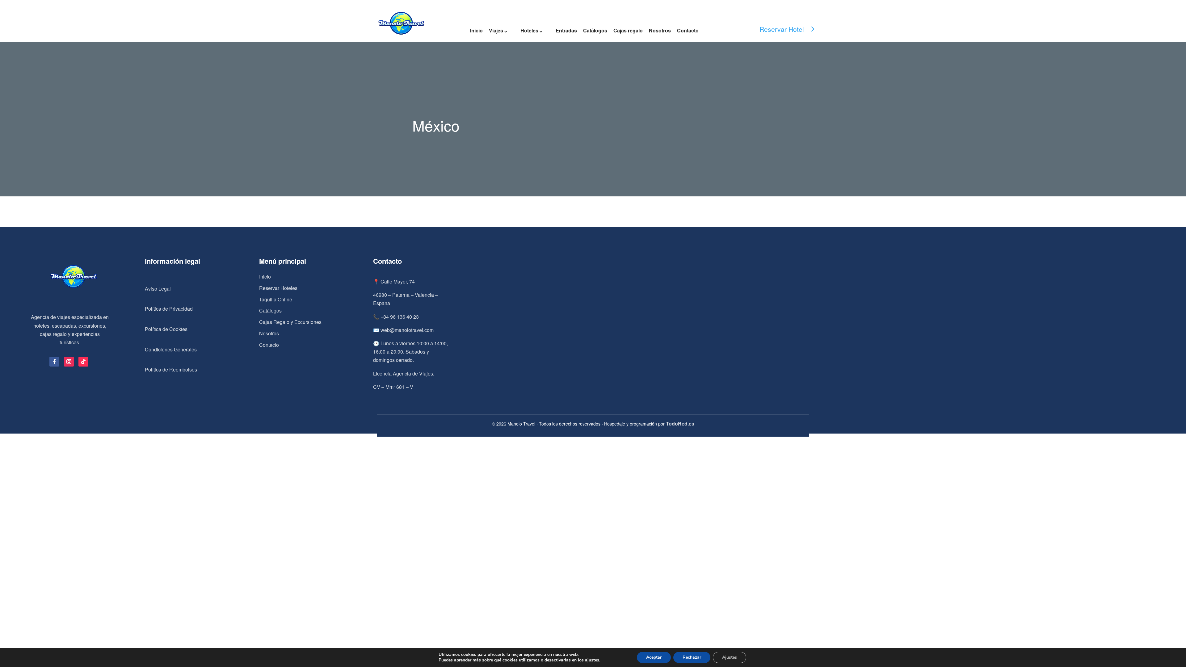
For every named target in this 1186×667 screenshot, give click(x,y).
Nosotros (660, 30)
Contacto (688, 30)
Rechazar (692, 657)
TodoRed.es (680, 423)
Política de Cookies (166, 329)
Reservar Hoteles (278, 288)
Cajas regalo (628, 30)
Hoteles (529, 30)
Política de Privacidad (169, 308)
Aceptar (654, 657)
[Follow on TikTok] (83, 362)
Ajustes (729, 657)
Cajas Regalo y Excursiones (290, 321)
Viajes (496, 30)
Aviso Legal (158, 288)
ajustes (592, 660)
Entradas (566, 30)
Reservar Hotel (781, 29)
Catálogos (595, 30)
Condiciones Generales (171, 349)
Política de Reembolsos (171, 369)
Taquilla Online (275, 299)
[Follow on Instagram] (69, 362)
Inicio (476, 30)
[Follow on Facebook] (54, 362)
